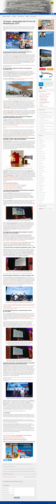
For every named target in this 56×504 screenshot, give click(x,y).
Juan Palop (12, 471)
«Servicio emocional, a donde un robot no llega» (19, 136)
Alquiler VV (5, 464)
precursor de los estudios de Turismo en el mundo (24, 313)
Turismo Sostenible (8, 466)
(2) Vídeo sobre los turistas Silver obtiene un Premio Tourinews (14, 437)
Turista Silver (13, 466)
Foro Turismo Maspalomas (17, 464)
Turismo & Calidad (41, 193)
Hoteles (40, 161)
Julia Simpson (16, 471)
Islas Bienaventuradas (43, 99)
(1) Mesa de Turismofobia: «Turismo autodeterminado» (12, 436)
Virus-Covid (41, 202)
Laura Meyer (20, 471)
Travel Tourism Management (44, 102)
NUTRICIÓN (14, 16)
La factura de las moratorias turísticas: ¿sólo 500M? (46, 112)
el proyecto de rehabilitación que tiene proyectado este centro (17, 371)
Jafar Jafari (4, 471)
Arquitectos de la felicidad (42, 114)
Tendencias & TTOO (29, 464)
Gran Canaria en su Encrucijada (45, 93)
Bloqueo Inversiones (42, 141)
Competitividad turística (42, 146)
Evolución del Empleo (42, 156)
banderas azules (31, 429)
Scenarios (41, 105)
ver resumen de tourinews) (14, 143)
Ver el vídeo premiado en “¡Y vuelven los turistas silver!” (13, 284)
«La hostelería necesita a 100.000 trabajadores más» (12, 273)
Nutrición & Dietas (21, 16)
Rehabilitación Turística (42, 178)
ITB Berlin (40, 165)
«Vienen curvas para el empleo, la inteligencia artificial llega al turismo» (15, 126)
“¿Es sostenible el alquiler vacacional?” (10, 188)
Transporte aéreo (41, 188)
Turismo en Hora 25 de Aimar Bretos (44, 120)
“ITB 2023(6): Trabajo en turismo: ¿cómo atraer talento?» (15, 240)
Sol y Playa (40, 183)
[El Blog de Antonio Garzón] (28, 6)
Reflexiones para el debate (44, 96)
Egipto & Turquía (41, 151)
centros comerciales (6, 108)
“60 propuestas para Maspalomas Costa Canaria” (11, 185)
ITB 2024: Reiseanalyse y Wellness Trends (30, 476)
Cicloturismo (41, 143)
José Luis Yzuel (8, 471)
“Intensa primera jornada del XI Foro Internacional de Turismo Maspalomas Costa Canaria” (19, 65)
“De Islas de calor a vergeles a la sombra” (10, 114)
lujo (22, 471)
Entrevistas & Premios (42, 153)
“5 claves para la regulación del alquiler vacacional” (12, 186)
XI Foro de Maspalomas (10, 473)
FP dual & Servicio (23, 464)
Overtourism (41, 175)
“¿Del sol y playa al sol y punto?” (21, 71)
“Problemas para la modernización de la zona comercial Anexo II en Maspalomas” (17, 379)
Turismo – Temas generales (42, 192)
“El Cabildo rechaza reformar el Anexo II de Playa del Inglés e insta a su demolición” (17, 377)
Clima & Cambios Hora (11, 464)
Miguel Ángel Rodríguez (26, 471)
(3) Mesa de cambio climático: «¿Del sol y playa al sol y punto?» (14, 438)
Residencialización (41, 180)
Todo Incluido (41, 187)
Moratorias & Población (6, 16)
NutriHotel (40, 173)
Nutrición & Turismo (42, 171)
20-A (40, 138)
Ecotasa (40, 149)
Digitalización (41, 148)
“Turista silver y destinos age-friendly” (9, 281)
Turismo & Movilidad (42, 195)
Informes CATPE (41, 163)
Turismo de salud (33, 16)
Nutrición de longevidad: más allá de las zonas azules (46, 115)
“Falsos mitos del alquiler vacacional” (9, 187)
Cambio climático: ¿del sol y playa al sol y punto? (9, 476)
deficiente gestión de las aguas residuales (17, 429)
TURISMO (27, 16)
